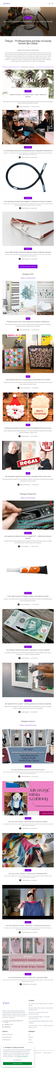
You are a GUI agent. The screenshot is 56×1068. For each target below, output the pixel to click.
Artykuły (31, 1000)
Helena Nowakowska (7, 1034)
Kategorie (32, 1031)
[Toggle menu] (52, 3)
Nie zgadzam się (17, 1060)
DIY (28, 318)
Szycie (28, 18)
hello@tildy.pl (7, 1027)
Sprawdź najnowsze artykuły (28, 266)
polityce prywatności (23, 1056)
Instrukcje (28, 147)
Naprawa (28, 198)
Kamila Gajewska (6, 1039)
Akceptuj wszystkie (17, 1063)
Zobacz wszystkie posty (28, 278)
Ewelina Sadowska (6, 1037)
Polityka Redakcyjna (47, 1052)
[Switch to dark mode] (49, 3)
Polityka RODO (38, 1052)
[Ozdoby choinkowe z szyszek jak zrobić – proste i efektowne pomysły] (28, 84)
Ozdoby (28, 91)
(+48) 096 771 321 (8, 1024)
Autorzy (4, 1031)
